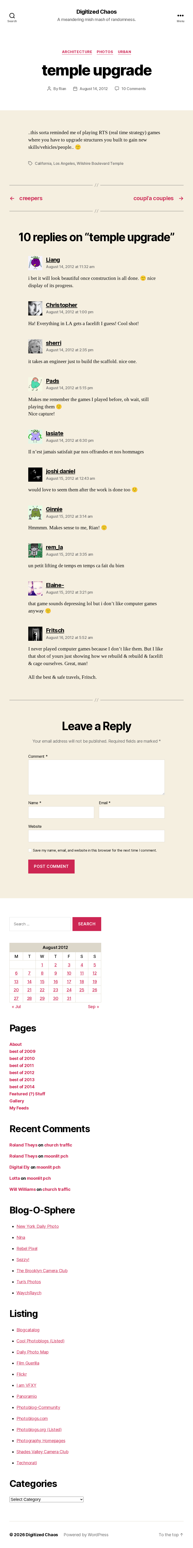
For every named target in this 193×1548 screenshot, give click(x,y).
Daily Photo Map (32, 1351)
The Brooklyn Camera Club (42, 1270)
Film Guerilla (27, 1363)
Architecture (77, 52)
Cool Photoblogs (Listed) (40, 1340)
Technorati (26, 1462)
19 (94, 981)
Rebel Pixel (26, 1248)
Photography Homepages (40, 1440)
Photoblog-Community (38, 1407)
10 (69, 973)
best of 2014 (22, 1086)
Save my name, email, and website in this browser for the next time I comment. (95, 850)
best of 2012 (21, 1072)
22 (42, 989)
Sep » (93, 1006)
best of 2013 (22, 1079)
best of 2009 (22, 1051)
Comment (38, 756)
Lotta (14, 1178)
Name (34, 803)
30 (55, 998)
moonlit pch (56, 1156)
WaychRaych (28, 1292)
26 (94, 989)
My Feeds (19, 1107)
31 (69, 998)
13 (16, 981)
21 (29, 989)
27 (16, 998)
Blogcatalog (28, 1329)
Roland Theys (23, 1144)
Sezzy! (22, 1259)
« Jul (16, 1006)
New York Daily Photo (37, 1226)
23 (55, 989)
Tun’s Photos (28, 1281)
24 (69, 989)
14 (29, 981)
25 (81, 989)
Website (35, 826)
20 (16, 989)
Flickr (21, 1374)
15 (42, 981)
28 (29, 998)
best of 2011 (21, 1065)
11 (82, 973)
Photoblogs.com (32, 1418)
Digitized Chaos (96, 12)
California (43, 163)
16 (55, 981)
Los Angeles (64, 163)
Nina (20, 1237)
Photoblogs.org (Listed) (39, 1429)
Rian (62, 88)
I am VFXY (26, 1385)
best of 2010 (22, 1058)
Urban (124, 52)
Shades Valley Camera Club (42, 1451)
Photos (105, 52)
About (15, 1044)
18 (82, 981)
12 (94, 973)
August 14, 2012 (94, 88)
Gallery (16, 1100)
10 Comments (133, 88)
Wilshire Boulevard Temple (100, 163)
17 (69, 981)
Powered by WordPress (86, 1534)
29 (42, 998)
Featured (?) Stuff (27, 1093)
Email (105, 803)
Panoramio (26, 1396)
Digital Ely (19, 1167)
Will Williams (22, 1189)
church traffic (58, 1144)
